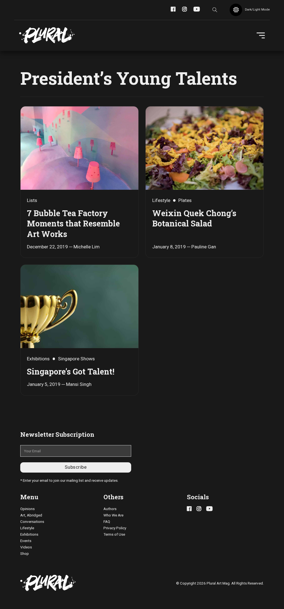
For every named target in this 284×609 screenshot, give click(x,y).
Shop (24, 553)
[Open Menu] (261, 35)
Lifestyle (27, 528)
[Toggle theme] (236, 10)
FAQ (106, 521)
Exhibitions (29, 534)
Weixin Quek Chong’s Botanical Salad (194, 218)
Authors (109, 508)
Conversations (32, 521)
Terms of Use (114, 534)
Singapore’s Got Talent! (70, 371)
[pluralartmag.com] (47, 35)
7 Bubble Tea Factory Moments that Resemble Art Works (73, 223)
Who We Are (113, 515)
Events (25, 540)
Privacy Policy (114, 528)
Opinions (27, 508)
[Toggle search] (214, 9)
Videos (26, 547)
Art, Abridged (31, 515)
